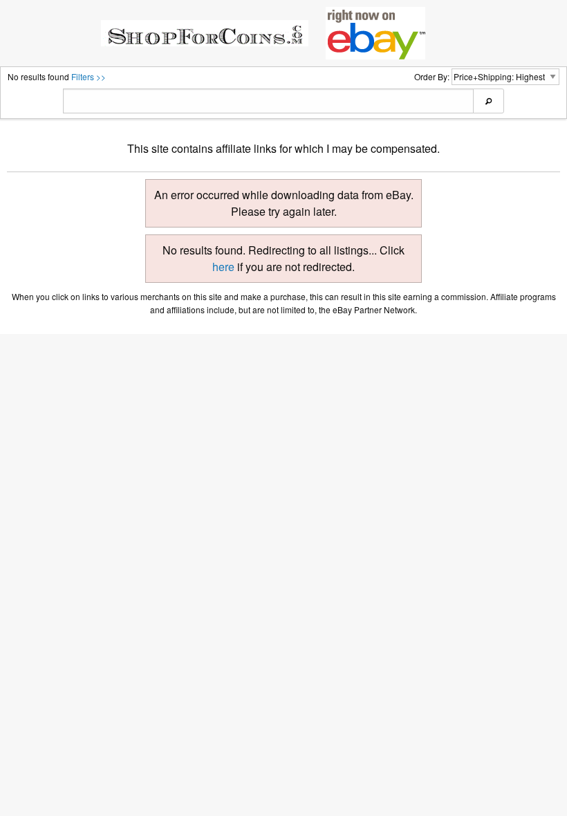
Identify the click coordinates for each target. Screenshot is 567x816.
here (223, 267)
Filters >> (88, 76)
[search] (488, 101)
